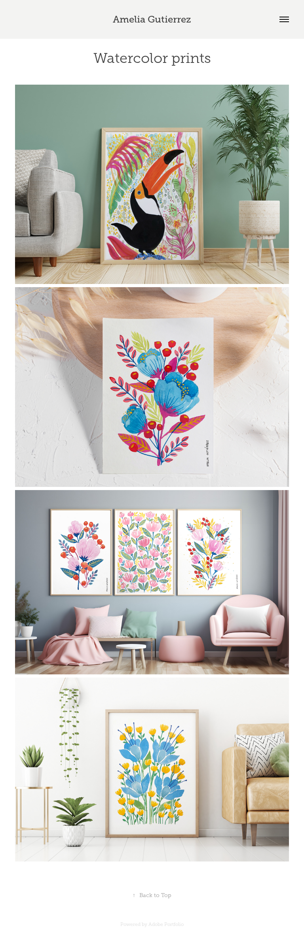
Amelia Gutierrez (152, 19)
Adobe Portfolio (166, 924)
